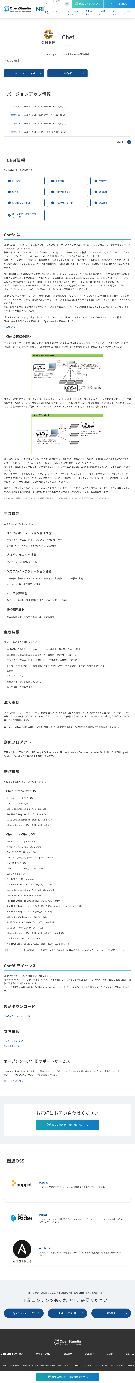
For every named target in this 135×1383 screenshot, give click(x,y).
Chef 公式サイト (12, 1041)
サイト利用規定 (15, 1366)
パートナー (45, 4)
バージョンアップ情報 (24, 73)
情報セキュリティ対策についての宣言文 (80, 1366)
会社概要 (129, 1366)
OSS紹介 (102, 13)
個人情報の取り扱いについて (51, 1366)
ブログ (114, 13)
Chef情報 (67, 73)
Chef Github (10, 1045)
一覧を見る (120, 142)
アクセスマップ (116, 1366)
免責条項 (4, 1366)
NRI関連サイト (56, 2)
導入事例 (88, 13)
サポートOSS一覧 (12, 1081)
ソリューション (72, 13)
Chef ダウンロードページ (16, 1016)
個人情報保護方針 (29, 1366)
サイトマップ (104, 1366)
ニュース (127, 13)
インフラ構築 (11, 60)
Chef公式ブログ (12, 327)
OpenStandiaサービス (51, 13)
